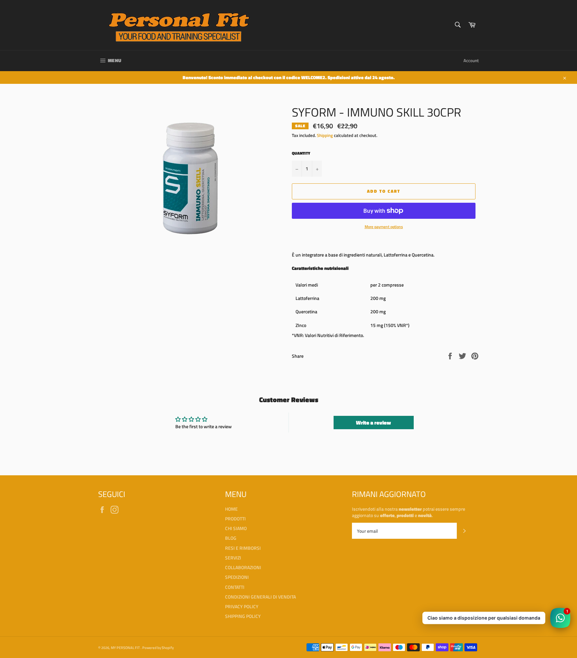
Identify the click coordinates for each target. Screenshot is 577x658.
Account (471, 60)
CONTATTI (234, 587)
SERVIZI (233, 557)
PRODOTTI (235, 518)
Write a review (373, 423)
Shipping (325, 135)
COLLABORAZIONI (243, 567)
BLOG (230, 537)
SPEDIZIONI (237, 577)
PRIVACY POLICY (241, 606)
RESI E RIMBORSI (243, 547)
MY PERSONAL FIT (126, 647)
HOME (231, 508)
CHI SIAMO (236, 528)
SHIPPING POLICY (243, 616)
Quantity (301, 153)
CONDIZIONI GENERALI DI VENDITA (260, 596)
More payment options (384, 227)
